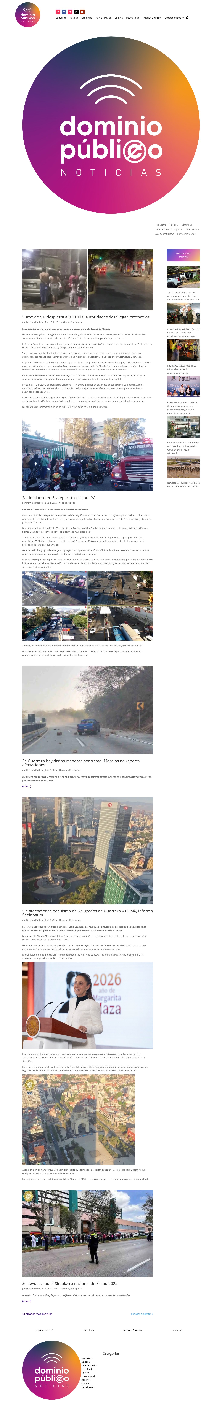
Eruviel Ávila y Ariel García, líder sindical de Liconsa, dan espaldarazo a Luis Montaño (183, 333)
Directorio (89, 1330)
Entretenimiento (173, 18)
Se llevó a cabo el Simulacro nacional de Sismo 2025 (69, 1283)
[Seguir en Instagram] (70, 12)
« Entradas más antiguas (37, 1314)
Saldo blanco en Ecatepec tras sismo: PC (58, 497)
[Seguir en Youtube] (82, 12)
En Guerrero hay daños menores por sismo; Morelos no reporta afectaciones (81, 762)
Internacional (133, 18)
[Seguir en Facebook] (64, 12)
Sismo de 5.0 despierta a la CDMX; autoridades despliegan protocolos (86, 317)
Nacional (74, 18)
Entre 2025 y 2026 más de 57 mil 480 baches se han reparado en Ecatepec (181, 369)
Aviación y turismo (152, 18)
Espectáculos (88, 1387)
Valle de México (103, 18)
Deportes (86, 1379)
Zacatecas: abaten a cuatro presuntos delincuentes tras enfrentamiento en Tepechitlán (183, 296)
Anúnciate (177, 1330)
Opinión (119, 18)
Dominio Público (34, 322)
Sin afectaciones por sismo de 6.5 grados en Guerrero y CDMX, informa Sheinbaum (87, 913)
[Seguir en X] (76, 12)
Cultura (85, 1383)
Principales (76, 322)
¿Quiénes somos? (44, 1330)
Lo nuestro (61, 18)
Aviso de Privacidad (133, 1330)
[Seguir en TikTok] (58, 12)
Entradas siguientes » (142, 1313)
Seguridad (87, 18)
